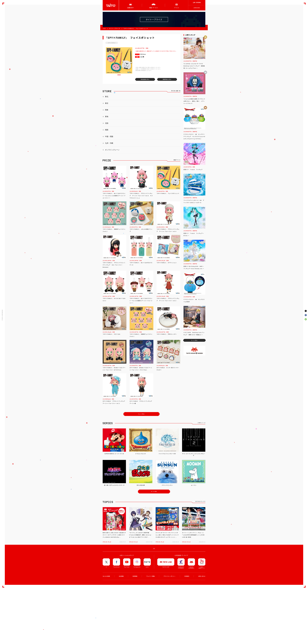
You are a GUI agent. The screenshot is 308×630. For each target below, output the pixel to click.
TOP (104, 28)
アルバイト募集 (150, 576)
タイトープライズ (114, 28)
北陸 (106, 123)
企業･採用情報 (197, 2)
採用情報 (135, 576)
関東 (106, 110)
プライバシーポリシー (169, 576)
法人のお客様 (106, 576)
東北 (106, 96)
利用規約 (186, 576)
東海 (106, 116)
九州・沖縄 (109, 143)
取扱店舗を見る (145, 79)
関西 (106, 130)
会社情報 (121, 576)
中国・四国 (109, 136)
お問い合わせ (201, 576)
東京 (106, 103)
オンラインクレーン (112, 150)
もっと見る (141, 414)
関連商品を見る (167, 79)
